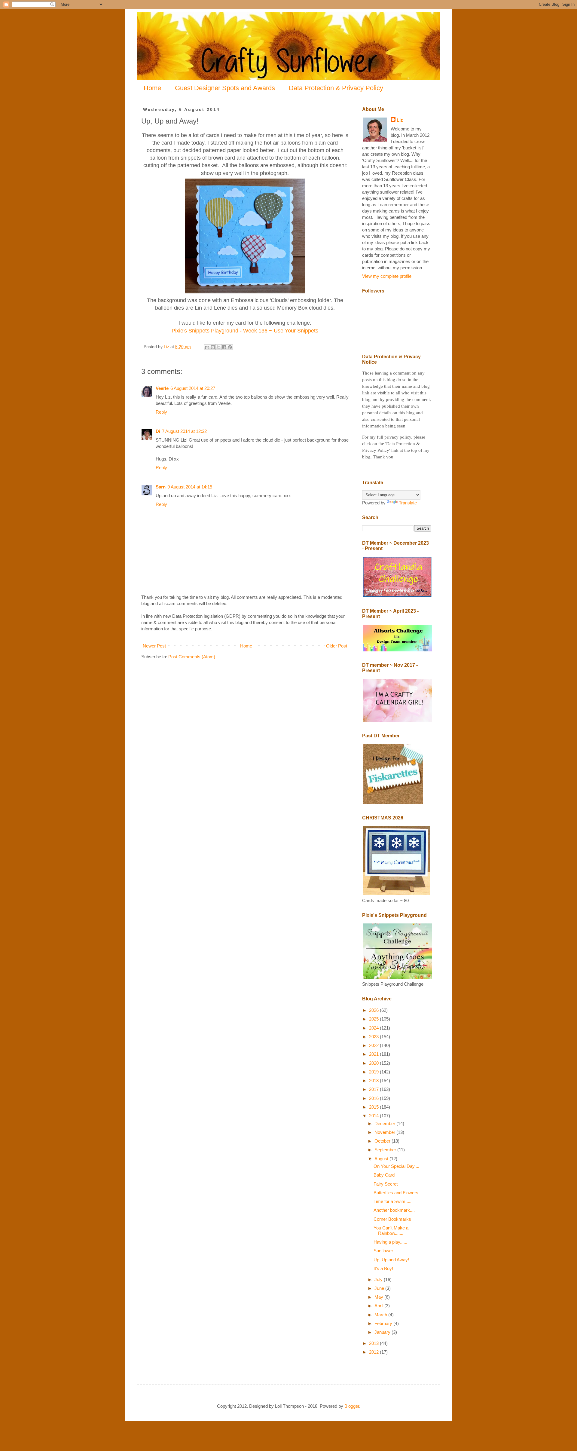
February (383, 1323)
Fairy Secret (386, 1183)
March (381, 1314)
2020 (374, 1063)
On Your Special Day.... (396, 1166)
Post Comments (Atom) (191, 656)
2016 (374, 1098)
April (379, 1305)
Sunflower (383, 1250)
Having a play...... (390, 1241)
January (383, 1332)
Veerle (162, 388)
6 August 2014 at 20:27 (192, 388)
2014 (374, 1115)
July (379, 1279)
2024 (374, 1027)
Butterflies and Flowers (396, 1192)
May (379, 1296)
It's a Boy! (383, 1268)
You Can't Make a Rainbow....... (391, 1230)
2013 (374, 1343)
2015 (374, 1107)
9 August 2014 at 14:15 (189, 486)
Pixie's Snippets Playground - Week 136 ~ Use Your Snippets (245, 331)
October (383, 1140)
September (385, 1149)
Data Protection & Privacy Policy (336, 88)
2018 (374, 1080)
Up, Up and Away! (391, 1259)
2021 (374, 1054)
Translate (408, 502)
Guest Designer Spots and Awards (225, 88)
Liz (400, 120)
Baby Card (384, 1174)
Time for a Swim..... (392, 1201)
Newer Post (154, 645)
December (385, 1123)
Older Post (336, 645)
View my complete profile (386, 276)
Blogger (351, 1406)
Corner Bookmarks (392, 1219)
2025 (374, 1018)
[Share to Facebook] (224, 347)
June (379, 1288)
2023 (374, 1036)
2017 (374, 1089)
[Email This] (207, 347)
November (385, 1132)
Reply (161, 412)
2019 (374, 1071)
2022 (374, 1045)
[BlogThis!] (213, 347)
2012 (374, 1352)
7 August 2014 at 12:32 (184, 431)
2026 (374, 1010)
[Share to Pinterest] (230, 347)
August (381, 1158)
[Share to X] (218, 347)
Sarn (161, 486)
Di (158, 431)
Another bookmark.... (394, 1210)
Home (152, 88)
